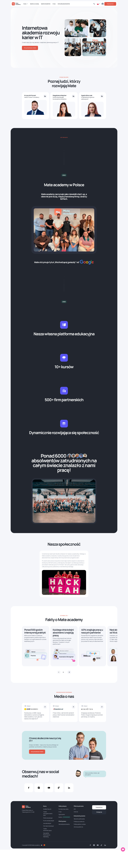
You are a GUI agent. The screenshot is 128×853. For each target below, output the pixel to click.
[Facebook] (90, 845)
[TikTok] (101, 845)
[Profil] (102, 3)
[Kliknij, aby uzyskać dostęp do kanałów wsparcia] (123, 849)
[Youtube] (98, 845)
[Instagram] (94, 845)
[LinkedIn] (105, 845)
